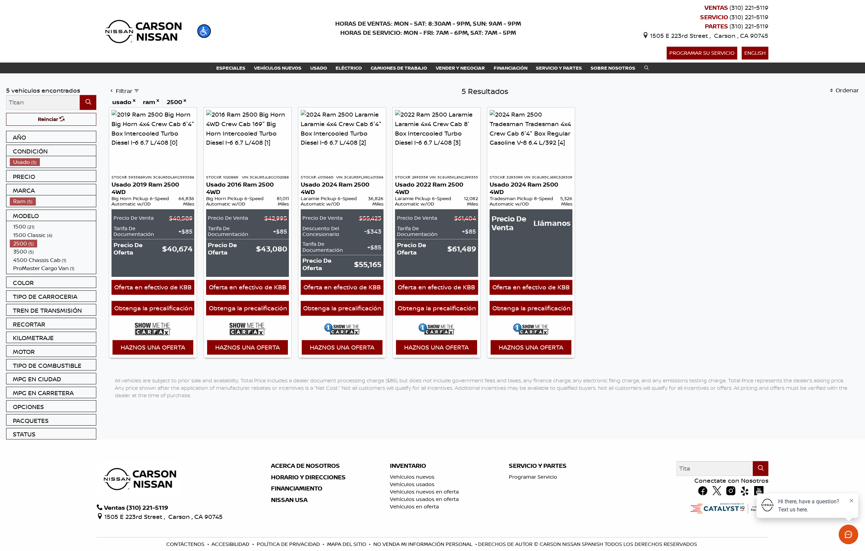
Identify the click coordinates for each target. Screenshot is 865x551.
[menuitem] (53, 162)
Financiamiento (296, 488)
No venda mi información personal (422, 544)
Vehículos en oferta (414, 506)
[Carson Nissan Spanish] (142, 30)
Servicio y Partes (538, 465)
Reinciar (48, 119)
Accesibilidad (230, 544)
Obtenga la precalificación (153, 308)
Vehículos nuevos (412, 476)
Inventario (408, 465)
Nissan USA (289, 500)
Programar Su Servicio (702, 52)
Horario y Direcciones (308, 477)
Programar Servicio (533, 476)
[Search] (88, 102)
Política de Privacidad (288, 544)
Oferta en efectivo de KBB (153, 287)
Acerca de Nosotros (305, 465)
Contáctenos (185, 544)
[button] (204, 31)
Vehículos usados (412, 484)
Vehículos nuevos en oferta (424, 491)
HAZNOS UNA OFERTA (153, 347)
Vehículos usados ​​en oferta (424, 499)
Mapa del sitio (346, 544)
